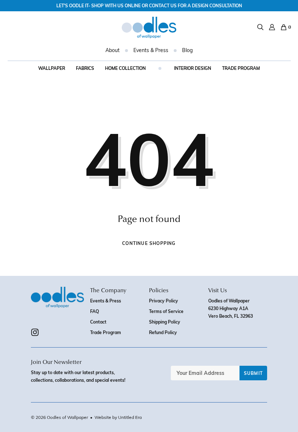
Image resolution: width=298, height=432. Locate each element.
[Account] (272, 27)
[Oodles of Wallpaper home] (149, 28)
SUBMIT (253, 373)
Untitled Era (130, 417)
